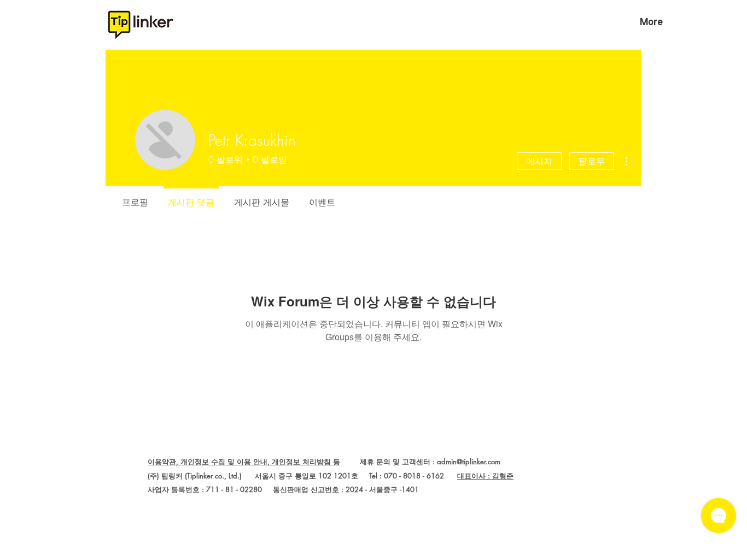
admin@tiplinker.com (468, 461)
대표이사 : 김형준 (485, 476)
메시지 (539, 161)
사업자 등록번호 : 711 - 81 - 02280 (205, 489)
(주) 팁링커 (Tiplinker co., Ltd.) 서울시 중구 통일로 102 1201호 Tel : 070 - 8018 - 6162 (302, 476)
